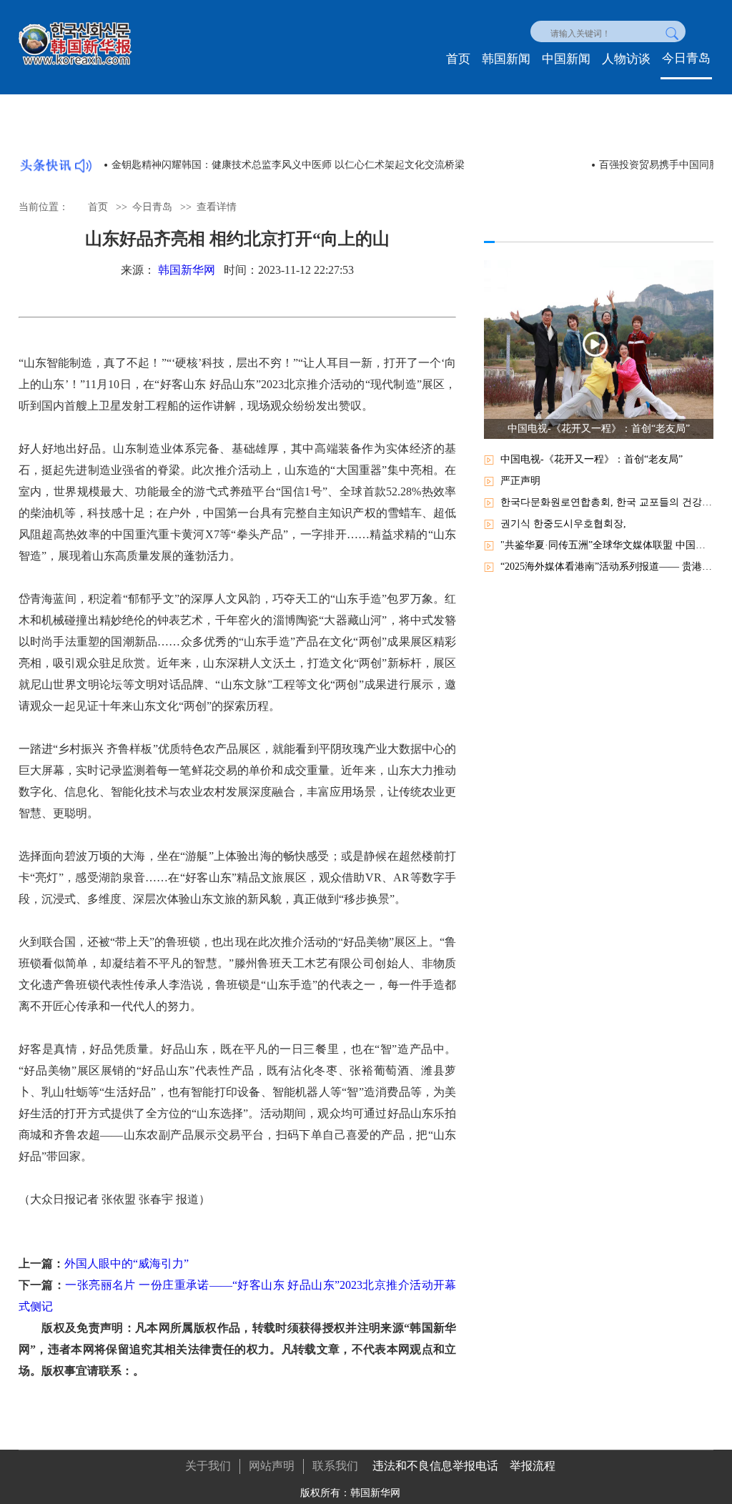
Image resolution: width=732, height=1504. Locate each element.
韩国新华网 (186, 270)
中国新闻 (566, 59)
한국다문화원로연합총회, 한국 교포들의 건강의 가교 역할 (606, 502)
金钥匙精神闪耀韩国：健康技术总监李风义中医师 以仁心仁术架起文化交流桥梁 (288, 164)
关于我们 (208, 1466)
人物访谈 (626, 59)
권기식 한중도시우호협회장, (563, 523)
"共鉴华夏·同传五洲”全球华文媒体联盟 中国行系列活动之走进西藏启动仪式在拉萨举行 (606, 545)
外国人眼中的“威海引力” (126, 1263)
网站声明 (272, 1466)
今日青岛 (686, 58)
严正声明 (520, 480)
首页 (458, 59)
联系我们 (335, 1466)
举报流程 (532, 1466)
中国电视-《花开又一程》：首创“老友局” (591, 459)
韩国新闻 (506, 59)
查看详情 (217, 207)
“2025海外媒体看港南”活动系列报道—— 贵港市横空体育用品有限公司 (606, 566)
